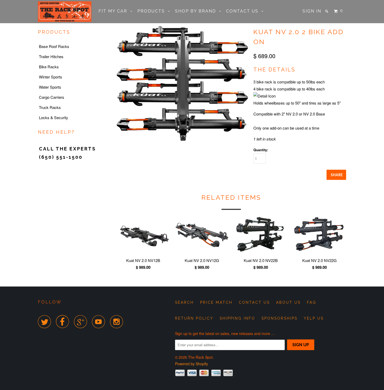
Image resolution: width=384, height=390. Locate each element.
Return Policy (194, 318)
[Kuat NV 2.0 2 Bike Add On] (185, 83)
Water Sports (50, 87)
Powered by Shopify (191, 363)
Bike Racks (49, 66)
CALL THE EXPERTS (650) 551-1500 (67, 153)
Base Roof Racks (54, 46)
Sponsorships (279, 318)
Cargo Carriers (51, 97)
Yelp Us (314, 318)
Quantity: (260, 149)
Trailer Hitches (51, 56)
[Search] (327, 11)
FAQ (311, 302)
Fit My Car (114, 11)
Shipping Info (237, 318)
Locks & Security (53, 117)
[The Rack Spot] (64, 11)
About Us (288, 302)
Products (152, 11)
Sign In (311, 11)
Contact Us (243, 11)
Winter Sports (50, 77)
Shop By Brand (197, 11)
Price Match (216, 302)
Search (184, 302)
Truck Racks (50, 107)
